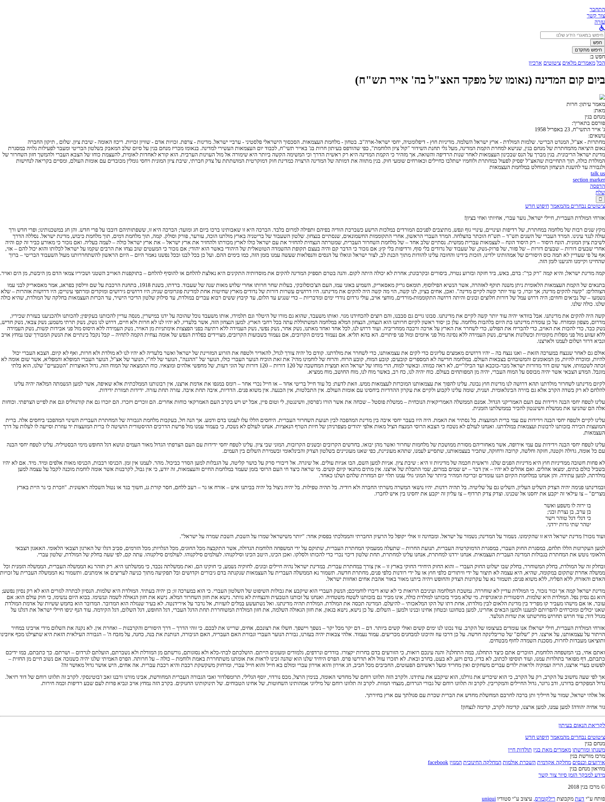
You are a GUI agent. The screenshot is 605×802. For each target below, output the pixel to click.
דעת (579, 799)
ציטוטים (552, 63)
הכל (601, 63)
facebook (438, 762)
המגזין (456, 762)
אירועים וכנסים (588, 762)
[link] (596, 16)
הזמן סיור (567, 775)
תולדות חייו (520, 750)
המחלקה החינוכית (482, 762)
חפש (597, 42)
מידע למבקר (591, 775)
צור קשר (547, 775)
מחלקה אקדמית (554, 762)
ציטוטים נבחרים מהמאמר (577, 206)
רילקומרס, (544, 799)
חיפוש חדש (537, 206)
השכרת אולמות (519, 762)
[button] (597, 9)
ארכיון (535, 63)
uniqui (489, 799)
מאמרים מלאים (578, 63)
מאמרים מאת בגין (552, 750)
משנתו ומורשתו (588, 750)
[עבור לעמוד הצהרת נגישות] (602, 28)
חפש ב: (597, 56)
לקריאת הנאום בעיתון (581, 725)
